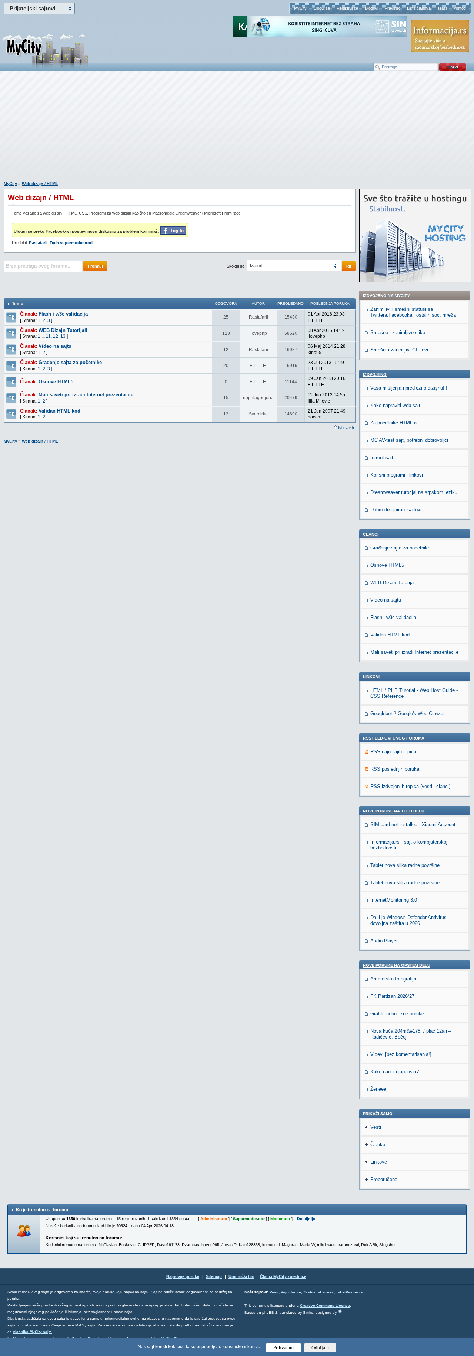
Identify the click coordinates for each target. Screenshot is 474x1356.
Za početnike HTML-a (393, 422)
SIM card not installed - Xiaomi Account (412, 824)
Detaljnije (306, 1219)
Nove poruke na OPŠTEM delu (396, 965)
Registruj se (347, 8)
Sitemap (214, 1276)
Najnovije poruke (182, 1276)
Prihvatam (283, 1347)
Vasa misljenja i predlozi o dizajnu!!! (408, 388)
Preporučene (383, 1179)
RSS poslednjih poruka (394, 769)
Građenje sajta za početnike (70, 362)
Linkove (378, 1162)
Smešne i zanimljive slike (397, 332)
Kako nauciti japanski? (394, 1071)
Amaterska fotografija (393, 979)
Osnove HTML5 (56, 381)
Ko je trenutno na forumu (42, 1209)
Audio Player (384, 940)
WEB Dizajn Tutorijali (63, 330)
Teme (17, 303)
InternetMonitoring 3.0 (393, 900)
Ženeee (378, 1089)
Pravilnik (392, 8)
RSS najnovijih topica (393, 751)
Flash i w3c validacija (63, 314)
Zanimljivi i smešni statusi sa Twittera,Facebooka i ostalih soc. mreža (413, 312)
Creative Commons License (325, 1305)
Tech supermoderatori (71, 242)
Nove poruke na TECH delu (393, 811)
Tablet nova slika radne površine (405, 865)
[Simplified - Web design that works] (340, 1311)
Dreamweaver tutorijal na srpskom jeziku (413, 492)
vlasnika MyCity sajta (32, 1332)
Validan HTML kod (59, 411)
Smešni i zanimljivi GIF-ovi (399, 350)
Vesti (375, 1127)
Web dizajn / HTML (40, 183)
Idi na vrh (346, 427)
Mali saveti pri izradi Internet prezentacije (86, 394)
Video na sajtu (55, 346)
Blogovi (371, 8)
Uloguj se (321, 8)
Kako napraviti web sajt (395, 405)
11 (48, 336)
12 (55, 336)
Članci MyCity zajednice (283, 1276)
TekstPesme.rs (349, 1292)
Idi (348, 266)
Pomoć (459, 8)
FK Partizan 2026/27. (393, 996)
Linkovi (371, 676)
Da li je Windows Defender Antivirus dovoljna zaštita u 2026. (408, 920)
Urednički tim (241, 1276)
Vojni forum (291, 1292)
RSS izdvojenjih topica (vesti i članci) (410, 786)
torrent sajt (381, 457)
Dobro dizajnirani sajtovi (395, 509)
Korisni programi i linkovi (396, 475)
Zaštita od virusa (318, 1292)
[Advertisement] (237, 130)
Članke (377, 1144)
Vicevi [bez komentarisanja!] (400, 1054)
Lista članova (419, 8)
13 (63, 336)
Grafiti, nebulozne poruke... (399, 1013)
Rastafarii (38, 242)
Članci (370, 534)
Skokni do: (236, 266)
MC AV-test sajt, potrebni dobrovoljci (409, 440)
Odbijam (320, 1347)
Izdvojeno (375, 374)
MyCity (300, 8)
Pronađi (95, 266)
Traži (442, 8)
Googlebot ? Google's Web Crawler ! (409, 713)
